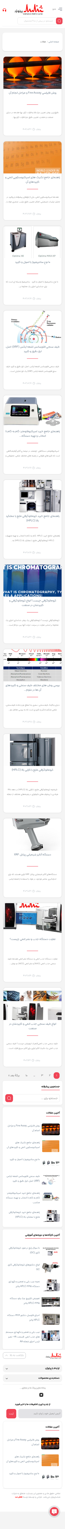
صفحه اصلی (53, 41)
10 (26, 1075)
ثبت (11, 1413)
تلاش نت (18, 1497)
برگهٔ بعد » (14, 1075)
